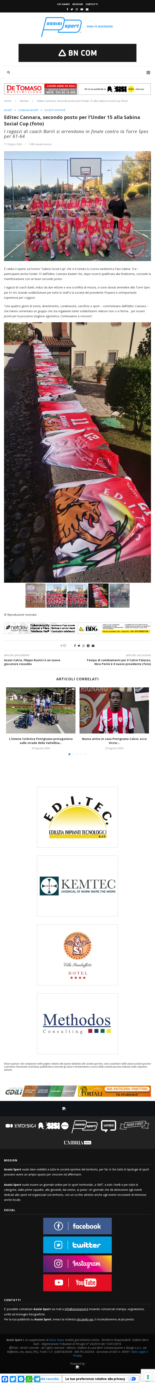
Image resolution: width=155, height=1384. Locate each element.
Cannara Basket (28, 110)
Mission (77, 4)
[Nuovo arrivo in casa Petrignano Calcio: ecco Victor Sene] (114, 710)
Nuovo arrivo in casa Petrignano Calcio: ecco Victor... (114, 741)
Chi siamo (63, 4)
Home (7, 101)
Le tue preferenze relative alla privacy (95, 1379)
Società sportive (54, 110)
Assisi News (56, 1340)
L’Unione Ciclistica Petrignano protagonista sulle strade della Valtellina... (41, 741)
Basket (24, 101)
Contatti (92, 4)
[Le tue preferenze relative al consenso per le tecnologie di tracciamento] (148, 1377)
